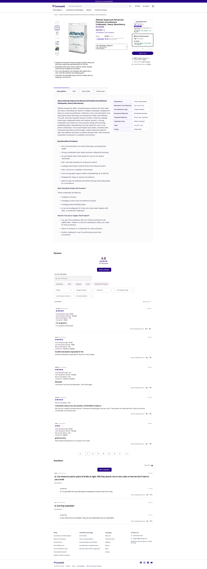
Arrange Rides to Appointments (88, 545)
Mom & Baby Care (59, 545)
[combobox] (64, 290)
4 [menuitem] (103, 454)
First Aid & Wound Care (61, 548)
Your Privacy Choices (95, 566)
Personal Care (58, 542)
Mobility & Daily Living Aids (62, 555)
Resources (101, 91)
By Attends (100, 27)
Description (61, 91)
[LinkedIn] (148, 562)
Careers (107, 552)
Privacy (68, 566)
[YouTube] (151, 562)
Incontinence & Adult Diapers (75, 10)
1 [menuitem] (87, 454)
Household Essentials (60, 552)
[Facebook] (141, 562)
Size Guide (86, 91)
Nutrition (88, 10)
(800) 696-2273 (138, 535)
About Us (108, 535)
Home (56, 14)
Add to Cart (142, 53)
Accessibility (81, 566)
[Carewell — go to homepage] (58, 6)
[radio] (59, 284)
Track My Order (109, 539)
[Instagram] (144, 562)
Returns (107, 545)
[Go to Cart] (153, 6)
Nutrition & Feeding (59, 539)
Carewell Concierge (101, 10)
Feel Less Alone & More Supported (89, 548)
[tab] (104, 270)
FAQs (106, 548)
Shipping (107, 542)
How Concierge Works (86, 539)
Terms (73, 566)
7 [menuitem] (119, 454)
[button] (146, 329)
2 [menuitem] (92, 454)
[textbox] (152, 302)
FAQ (74, 91)
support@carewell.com (140, 538)
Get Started (83, 535)
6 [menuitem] (114, 454)
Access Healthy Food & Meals (88, 542)
